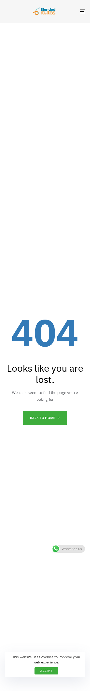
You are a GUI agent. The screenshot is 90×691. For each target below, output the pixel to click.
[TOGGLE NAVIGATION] (71, 11)
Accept (46, 670)
